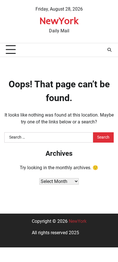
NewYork (59, 20)
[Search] (109, 50)
